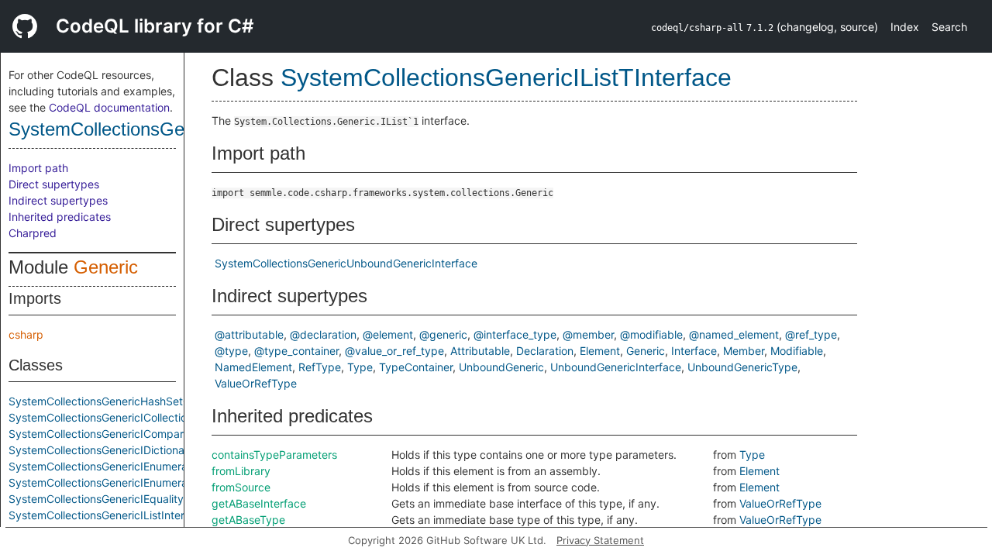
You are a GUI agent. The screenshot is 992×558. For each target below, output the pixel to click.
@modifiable (651, 334)
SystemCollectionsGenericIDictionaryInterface (124, 449)
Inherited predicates (60, 216)
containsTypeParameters (274, 454)
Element (600, 350)
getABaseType (248, 519)
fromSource (241, 487)
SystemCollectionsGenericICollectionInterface (124, 417)
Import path (38, 167)
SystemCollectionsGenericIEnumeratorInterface (128, 482)
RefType (319, 367)
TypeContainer (416, 367)
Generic (106, 267)
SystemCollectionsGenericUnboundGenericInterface (346, 263)
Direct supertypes (54, 184)
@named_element (734, 334)
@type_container (296, 350)
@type (231, 350)
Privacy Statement (600, 540)
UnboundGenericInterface (615, 367)
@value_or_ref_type (394, 350)
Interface (694, 350)
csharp (26, 334)
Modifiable (796, 350)
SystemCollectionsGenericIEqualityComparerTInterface (147, 498)
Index (904, 26)
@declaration (323, 334)
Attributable (480, 350)
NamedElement (253, 367)
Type (360, 367)
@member (588, 334)
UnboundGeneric (501, 367)
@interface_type (515, 334)
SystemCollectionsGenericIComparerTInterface (127, 433)
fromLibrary (241, 470)
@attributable (249, 334)
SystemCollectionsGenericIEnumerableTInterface (132, 466)
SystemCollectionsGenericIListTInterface (175, 129)
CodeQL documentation (109, 107)
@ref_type (811, 334)
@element (388, 334)
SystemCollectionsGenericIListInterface (108, 515)
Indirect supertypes (58, 200)
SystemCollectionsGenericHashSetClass (109, 401)
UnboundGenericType (742, 367)
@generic (443, 334)
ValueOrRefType (256, 383)
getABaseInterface (259, 503)
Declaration (545, 350)
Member (743, 350)
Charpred (33, 232)
